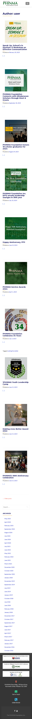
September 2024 (9, 529)
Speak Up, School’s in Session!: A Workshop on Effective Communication (15, 47)
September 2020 (9, 574)
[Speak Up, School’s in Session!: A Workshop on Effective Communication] (16, 31)
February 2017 (8, 640)
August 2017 (8, 626)
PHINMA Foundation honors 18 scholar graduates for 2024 (16, 147)
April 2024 (7, 543)
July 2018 (7, 602)
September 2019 (9, 584)
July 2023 (7, 546)
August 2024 (8, 532)
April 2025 (7, 522)
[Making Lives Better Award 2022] (16, 415)
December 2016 (9, 647)
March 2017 (8, 636)
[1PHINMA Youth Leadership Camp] (16, 368)
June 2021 (7, 560)
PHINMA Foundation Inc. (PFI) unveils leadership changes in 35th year (14, 195)
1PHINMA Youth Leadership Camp (16, 383)
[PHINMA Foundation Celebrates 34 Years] (16, 319)
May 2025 (7, 518)
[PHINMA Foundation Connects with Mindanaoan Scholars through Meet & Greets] (16, 80)
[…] (4, 56)
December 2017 (9, 616)
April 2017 (7, 633)
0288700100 (16, 702)
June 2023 (7, 550)
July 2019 (7, 588)
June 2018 (7, 605)
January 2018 (8, 612)
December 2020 (9, 567)
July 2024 (7, 536)
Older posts (7, 498)
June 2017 (7, 630)
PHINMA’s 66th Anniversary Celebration (16, 477)
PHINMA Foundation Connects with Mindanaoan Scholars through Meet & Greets (16, 97)
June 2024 (7, 539)
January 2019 (8, 595)
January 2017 (8, 643)
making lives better (13, 351)
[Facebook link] (14, 711)
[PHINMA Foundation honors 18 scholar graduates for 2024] (16, 131)
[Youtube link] (17, 711)
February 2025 (8, 525)
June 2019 (7, 591)
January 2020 (8, 577)
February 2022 (8, 557)
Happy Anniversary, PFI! (14, 242)
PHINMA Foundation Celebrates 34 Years (12, 335)
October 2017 (8, 619)
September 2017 (9, 623)
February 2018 (8, 609)
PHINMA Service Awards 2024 (14, 288)
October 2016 (8, 650)
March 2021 (8, 564)
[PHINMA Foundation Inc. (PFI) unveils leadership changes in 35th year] (16, 179)
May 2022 (7, 553)
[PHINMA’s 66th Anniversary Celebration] (16, 461)
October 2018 (8, 598)
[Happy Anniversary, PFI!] (16, 228)
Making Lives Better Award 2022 (15, 430)
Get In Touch (16, 694)
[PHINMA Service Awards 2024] (16, 273)
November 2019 (9, 581)
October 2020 (8, 570)
